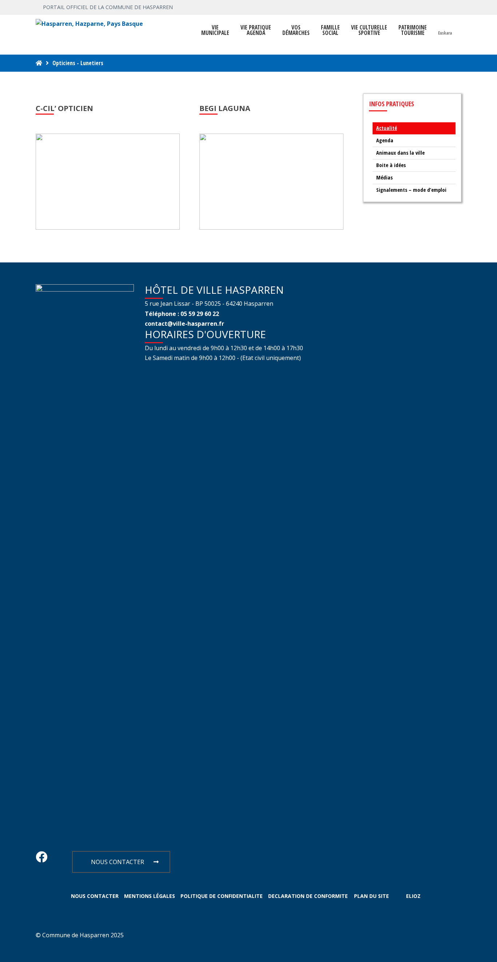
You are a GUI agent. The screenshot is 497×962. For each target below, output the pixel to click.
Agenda (384, 140)
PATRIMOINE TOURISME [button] (412, 30)
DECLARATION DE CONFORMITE (308, 895)
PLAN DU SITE (371, 895)
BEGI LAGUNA (224, 108)
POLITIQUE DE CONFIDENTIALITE (221, 895)
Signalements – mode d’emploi (411, 189)
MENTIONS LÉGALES (149, 895)
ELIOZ (413, 895)
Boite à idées (391, 165)
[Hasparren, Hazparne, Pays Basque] (89, 24)
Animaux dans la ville (400, 152)
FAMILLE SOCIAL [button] (330, 30)
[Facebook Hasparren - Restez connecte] (41, 859)
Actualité (386, 127)
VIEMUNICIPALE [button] (215, 30)
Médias (384, 177)
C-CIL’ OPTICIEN (64, 108)
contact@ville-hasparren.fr (184, 324)
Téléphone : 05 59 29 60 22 (182, 314)
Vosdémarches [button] (296, 30)
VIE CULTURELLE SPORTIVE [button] (369, 30)
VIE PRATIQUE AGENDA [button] (255, 30)
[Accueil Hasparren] (39, 63)
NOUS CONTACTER (117, 862)
